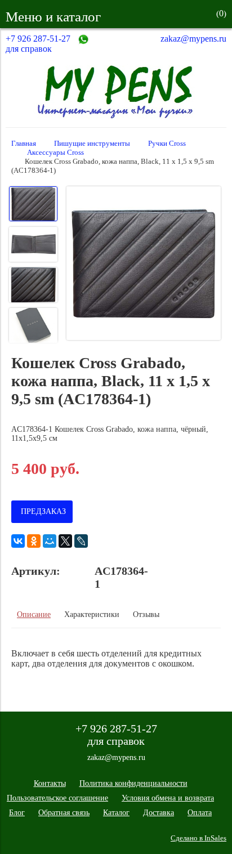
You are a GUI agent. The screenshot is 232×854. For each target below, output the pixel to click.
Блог (17, 812)
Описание (34, 614)
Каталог (116, 812)
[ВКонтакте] (18, 541)
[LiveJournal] (81, 541)
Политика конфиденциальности (133, 783)
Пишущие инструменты (92, 143)
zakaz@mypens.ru (193, 38)
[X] (65, 541)
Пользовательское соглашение (57, 798)
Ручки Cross (167, 143)
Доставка (158, 812)
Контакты (50, 783)
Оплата (200, 812)
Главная (23, 143)
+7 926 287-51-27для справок (38, 43)
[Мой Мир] (49, 541)
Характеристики (91, 614)
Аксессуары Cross (55, 153)
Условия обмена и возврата (168, 798)
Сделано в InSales (198, 838)
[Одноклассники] (34, 541)
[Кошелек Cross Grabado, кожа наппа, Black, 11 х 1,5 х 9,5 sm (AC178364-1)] (143, 264)
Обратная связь (64, 812)
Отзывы (146, 614)
